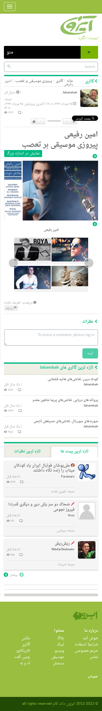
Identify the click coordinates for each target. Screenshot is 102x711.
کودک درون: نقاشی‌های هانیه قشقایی (73, 379)
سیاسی (61, 531)
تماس (93, 657)
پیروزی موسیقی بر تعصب (33, 81)
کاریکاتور (23, 650)
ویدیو (59, 650)
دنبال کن (10, 92)
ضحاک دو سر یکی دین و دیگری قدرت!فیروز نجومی (41, 507)
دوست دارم (34, 121)
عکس (25, 638)
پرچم (10, 308)
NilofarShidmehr (63, 549)
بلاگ (60, 638)
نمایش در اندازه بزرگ (23, 153)
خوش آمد (90, 638)
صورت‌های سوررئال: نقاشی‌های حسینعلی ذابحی (65, 421)
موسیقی (57, 657)
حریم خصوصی (86, 650)
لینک (60, 644)
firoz (71, 515)
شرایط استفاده (86, 644)
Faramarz (68, 477)
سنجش (58, 663)
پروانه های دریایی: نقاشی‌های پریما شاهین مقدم (65, 400)
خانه (70, 81)
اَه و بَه (25, 663)
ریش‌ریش (62, 543)
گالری (59, 81)
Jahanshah (70, 92)
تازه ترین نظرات (27, 451)
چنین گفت (22, 657)
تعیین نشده (58, 491)
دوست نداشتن (74, 121)
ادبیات (62, 564)
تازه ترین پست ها (74, 451)
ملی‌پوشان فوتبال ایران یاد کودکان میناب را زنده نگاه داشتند (44, 468)
